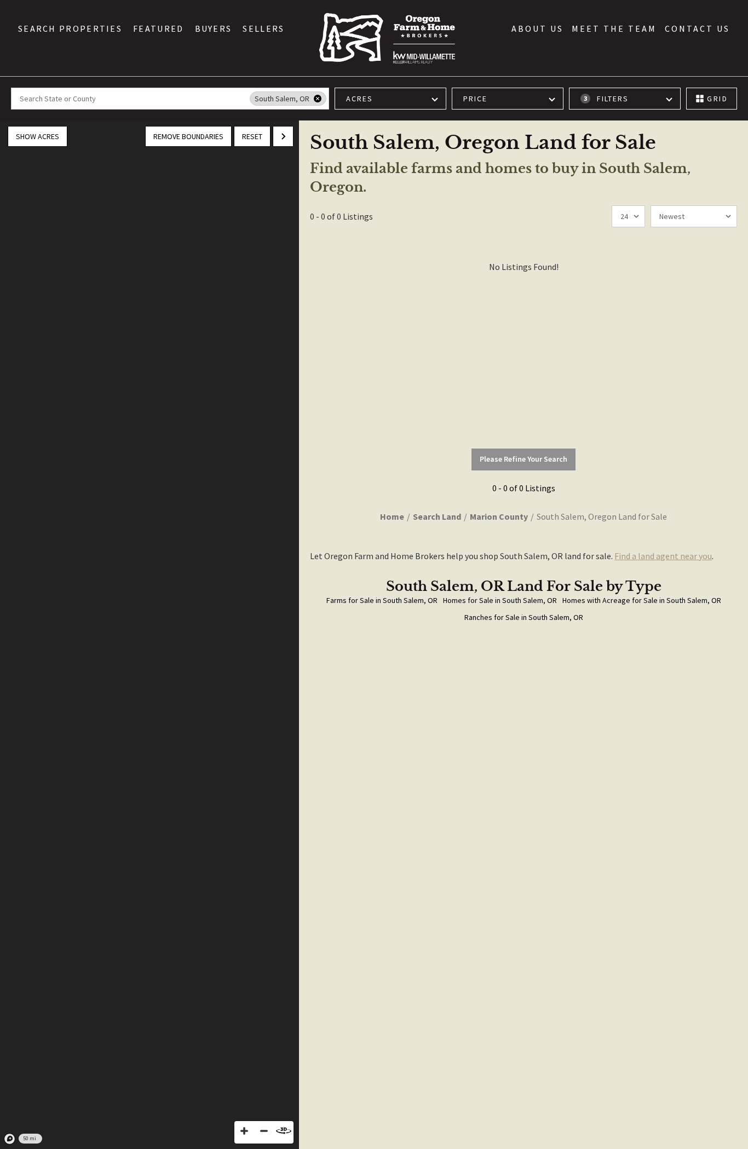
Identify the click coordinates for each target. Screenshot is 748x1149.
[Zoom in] (244, 1131)
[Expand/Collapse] (283, 136)
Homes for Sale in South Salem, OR (500, 600)
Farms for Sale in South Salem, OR (382, 600)
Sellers (263, 28)
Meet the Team (614, 28)
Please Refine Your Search (523, 459)
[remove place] (317, 98)
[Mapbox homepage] (9, 1139)
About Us (537, 28)
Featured (158, 28)
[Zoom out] (264, 1131)
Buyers (213, 28)
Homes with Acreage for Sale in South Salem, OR (641, 600)
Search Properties (70, 28)
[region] (149, 634)
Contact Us (697, 28)
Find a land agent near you (663, 555)
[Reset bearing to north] (284, 1131)
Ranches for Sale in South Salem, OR (523, 617)
